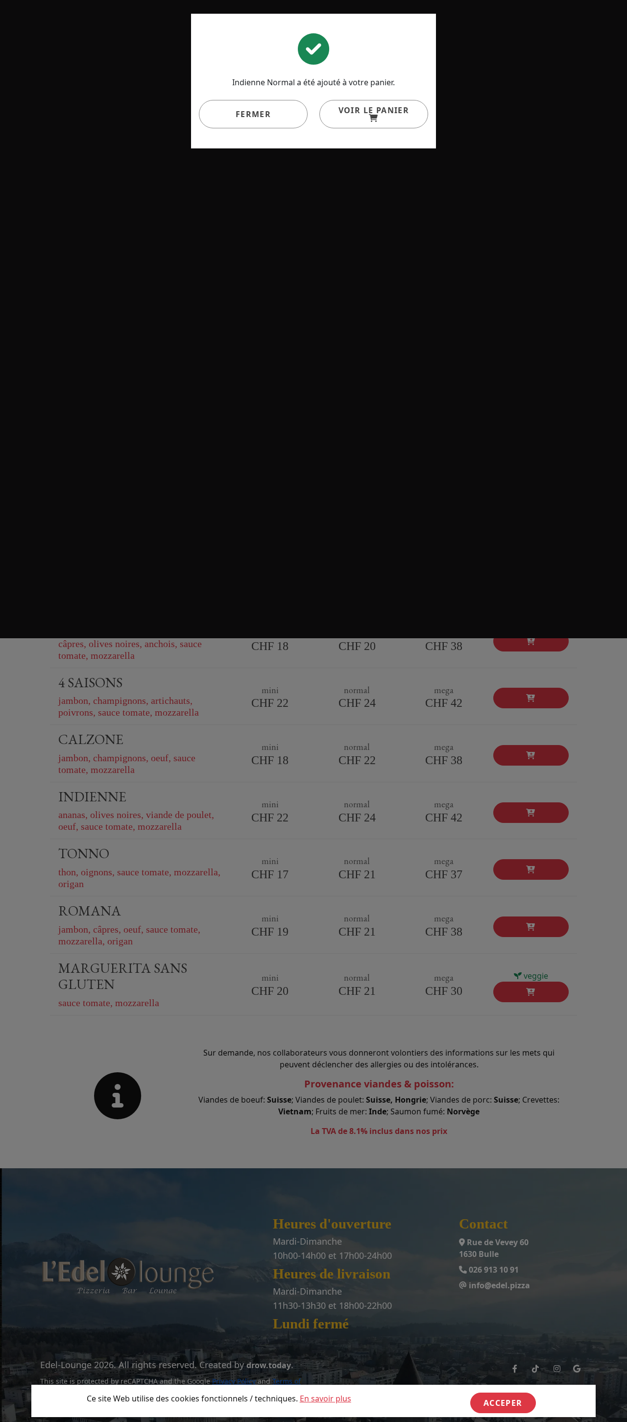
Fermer (253, 114)
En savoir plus (325, 1398)
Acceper (503, 1403)
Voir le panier (374, 110)
